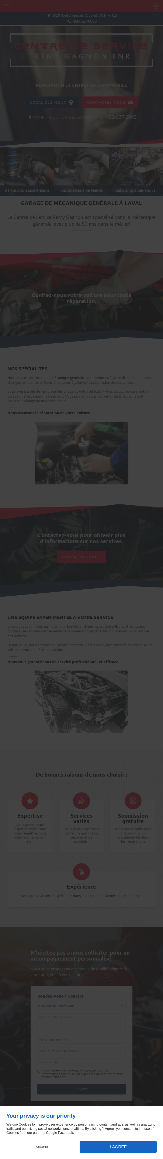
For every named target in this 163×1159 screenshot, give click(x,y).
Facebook (65, 1133)
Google (51, 1133)
